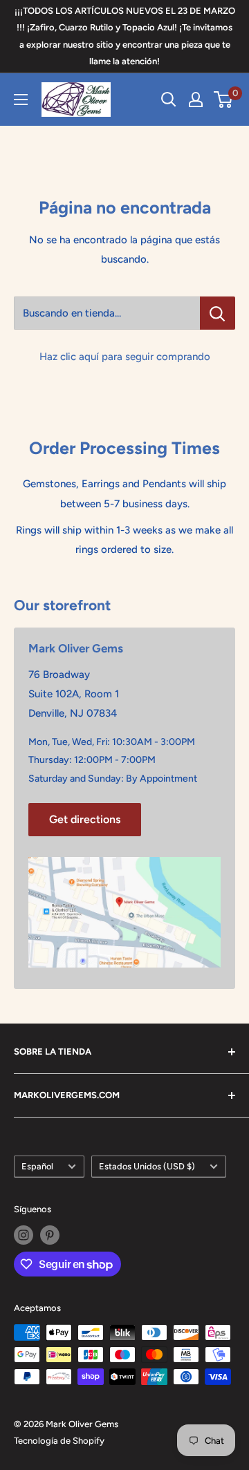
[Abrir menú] (21, 99)
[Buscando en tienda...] (217, 313)
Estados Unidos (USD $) (147, 1166)
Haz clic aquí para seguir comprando (124, 356)
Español (37, 1166)
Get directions (84, 819)
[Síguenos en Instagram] (23, 1235)
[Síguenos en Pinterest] (49, 1235)
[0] (223, 99)
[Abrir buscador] (168, 99)
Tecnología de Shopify (59, 1440)
